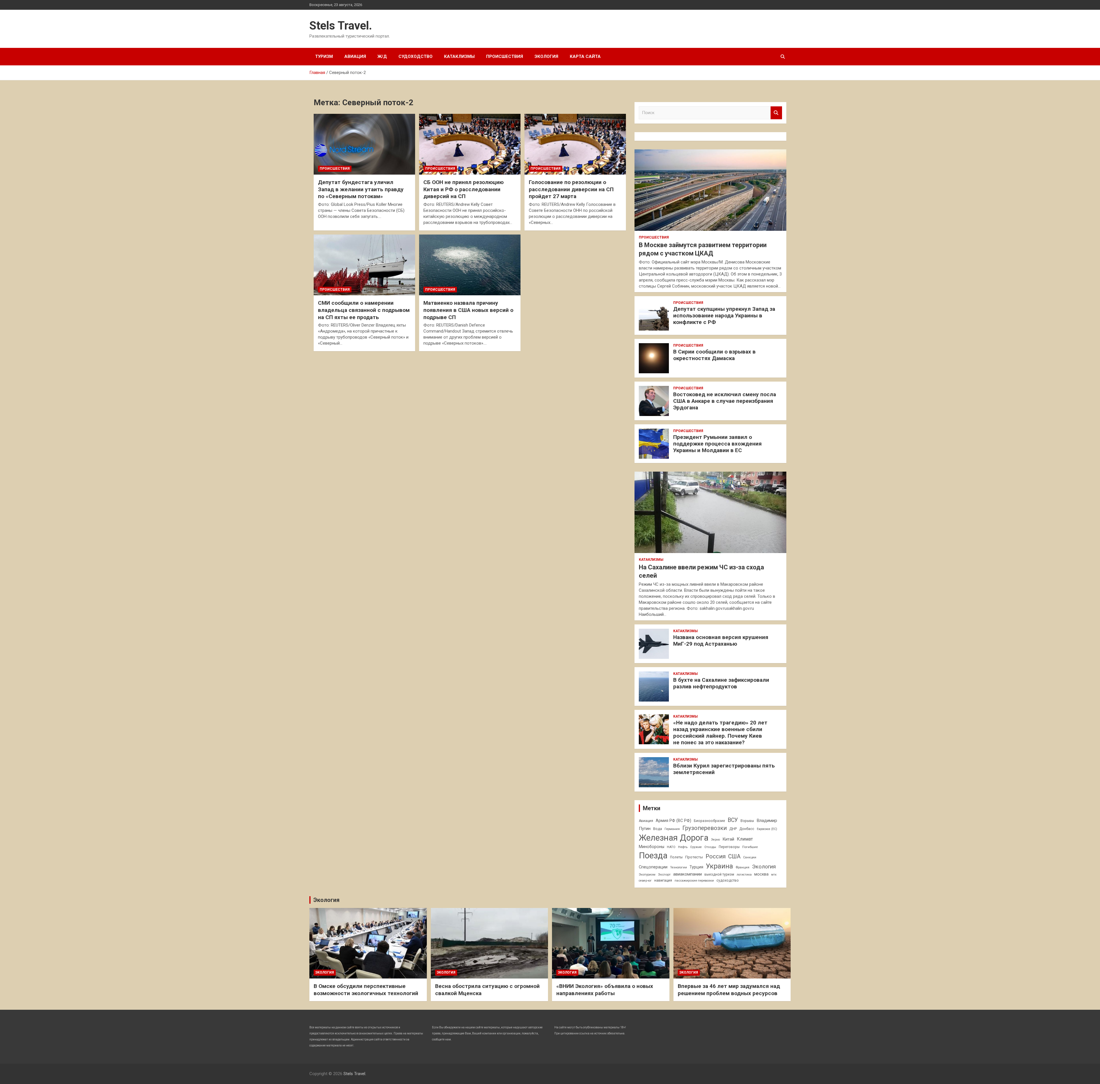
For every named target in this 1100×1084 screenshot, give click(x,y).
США (734, 856)
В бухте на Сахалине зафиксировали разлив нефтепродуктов (721, 683)
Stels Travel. (340, 25)
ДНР (733, 829)
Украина (719, 866)
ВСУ (733, 820)
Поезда (653, 855)
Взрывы (747, 821)
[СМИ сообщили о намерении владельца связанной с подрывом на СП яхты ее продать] (364, 265)
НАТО (671, 847)
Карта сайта (585, 56)
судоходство (727, 880)
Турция (696, 867)
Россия (716, 856)
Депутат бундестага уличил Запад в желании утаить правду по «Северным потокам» (361, 189)
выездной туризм (719, 874)
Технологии (678, 867)
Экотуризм (647, 874)
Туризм (324, 56)
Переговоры (729, 847)
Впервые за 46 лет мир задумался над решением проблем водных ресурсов (729, 990)
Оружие (696, 847)
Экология (546, 56)
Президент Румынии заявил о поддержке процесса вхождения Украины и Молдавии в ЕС (717, 444)
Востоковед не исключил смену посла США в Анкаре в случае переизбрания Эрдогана (724, 401)
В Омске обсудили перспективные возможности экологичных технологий (366, 990)
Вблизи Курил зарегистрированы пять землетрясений (724, 769)
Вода (657, 829)
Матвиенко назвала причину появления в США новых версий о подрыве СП (468, 310)
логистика (744, 874)
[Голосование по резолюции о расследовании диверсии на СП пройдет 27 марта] (575, 144)
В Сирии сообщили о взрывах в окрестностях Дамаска (714, 355)
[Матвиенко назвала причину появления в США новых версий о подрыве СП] (470, 265)
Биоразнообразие (709, 821)
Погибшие (750, 847)
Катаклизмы (459, 56)
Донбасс (746, 829)
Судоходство (415, 56)
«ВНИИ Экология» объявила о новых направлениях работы (604, 990)
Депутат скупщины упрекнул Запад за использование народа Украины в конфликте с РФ (724, 315)
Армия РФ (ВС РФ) (673, 820)
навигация (663, 880)
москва (761, 874)
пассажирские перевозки (694, 880)
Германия (672, 829)
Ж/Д (382, 56)
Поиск (776, 112)
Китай (728, 839)
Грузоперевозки (704, 828)
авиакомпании (687, 874)
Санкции (749, 857)
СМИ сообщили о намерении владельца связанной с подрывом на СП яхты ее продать (364, 310)
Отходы (710, 847)
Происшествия (504, 56)
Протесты (694, 857)
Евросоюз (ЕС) (767, 829)
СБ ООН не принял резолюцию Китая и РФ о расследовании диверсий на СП (463, 189)
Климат (745, 839)
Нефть (683, 847)
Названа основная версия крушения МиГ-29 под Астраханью (720, 640)
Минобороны (651, 846)
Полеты (676, 857)
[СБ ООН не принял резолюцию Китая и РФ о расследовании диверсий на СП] (470, 144)
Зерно (715, 839)
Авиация (355, 56)
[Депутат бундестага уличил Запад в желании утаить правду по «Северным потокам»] (364, 144)
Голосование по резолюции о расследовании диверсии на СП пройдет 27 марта (571, 189)
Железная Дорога (673, 838)
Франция (742, 867)
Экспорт (664, 874)
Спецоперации (653, 867)
